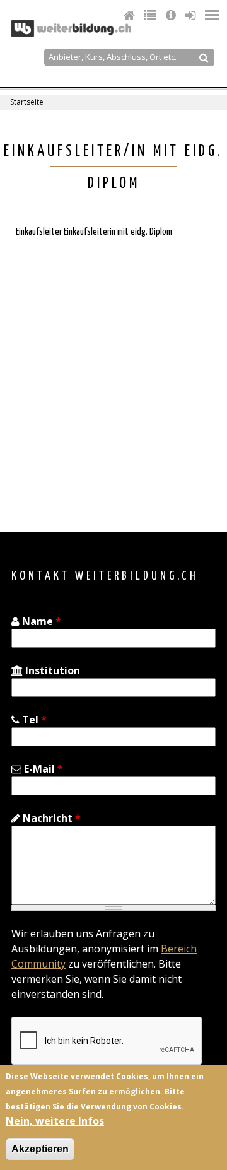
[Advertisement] (113, 375)
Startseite (27, 102)
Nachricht (50, 818)
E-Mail (42, 769)
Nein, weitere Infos (55, 1121)
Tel (33, 720)
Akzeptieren (40, 1149)
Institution (51, 670)
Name (40, 621)
